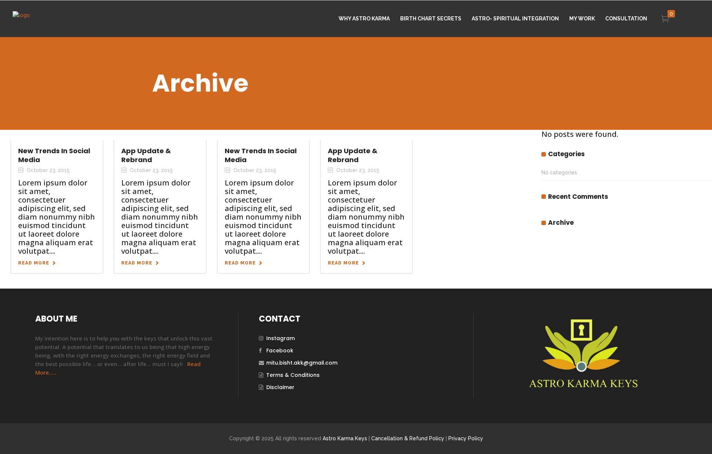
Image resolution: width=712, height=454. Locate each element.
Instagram (280, 338)
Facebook (279, 350)
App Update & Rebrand (146, 155)
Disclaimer (280, 387)
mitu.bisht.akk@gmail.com (301, 362)
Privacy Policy (465, 438)
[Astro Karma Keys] (582, 387)
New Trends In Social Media (54, 155)
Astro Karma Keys (345, 438)
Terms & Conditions (293, 375)
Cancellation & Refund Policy (407, 438)
